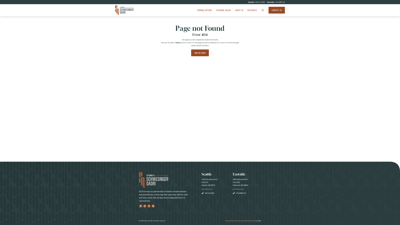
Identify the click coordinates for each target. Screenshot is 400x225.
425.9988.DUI (241, 193)
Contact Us (277, 10)
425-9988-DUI (280, 2)
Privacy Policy (229, 221)
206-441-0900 (260, 2)
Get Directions (207, 189)
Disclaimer (238, 221)
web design (252, 221)
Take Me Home (200, 53)
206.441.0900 (209, 193)
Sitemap (245, 221)
